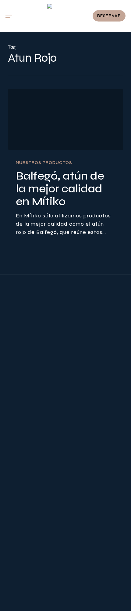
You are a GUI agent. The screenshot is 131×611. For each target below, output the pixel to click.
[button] (8, 16)
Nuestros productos (44, 162)
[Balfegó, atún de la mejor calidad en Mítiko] (65, 119)
